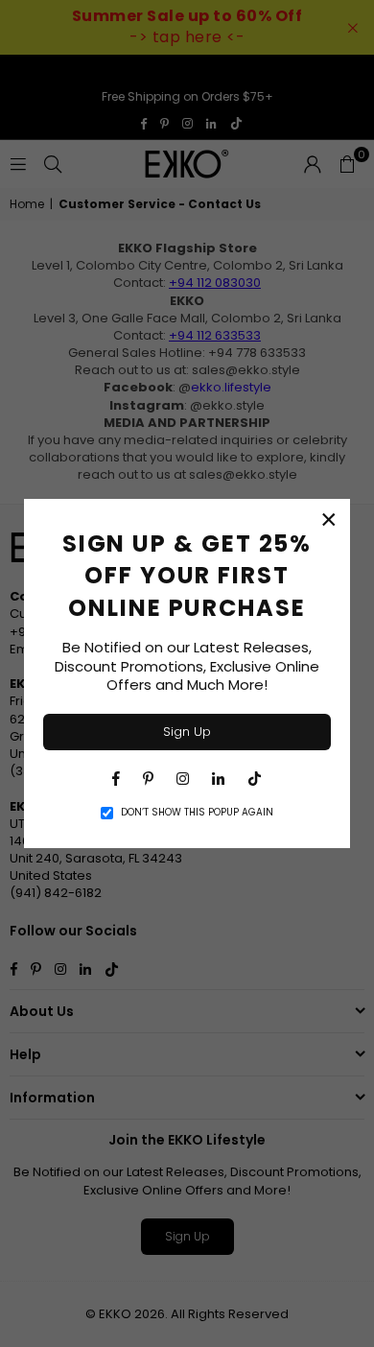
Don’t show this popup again (197, 812)
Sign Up (187, 731)
